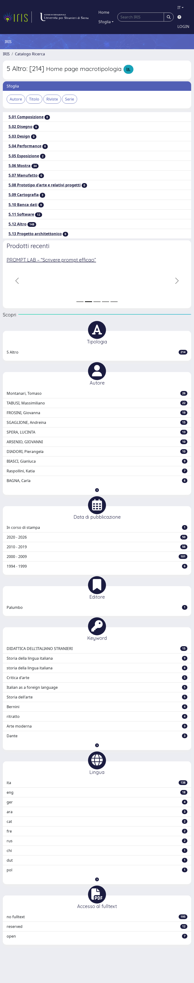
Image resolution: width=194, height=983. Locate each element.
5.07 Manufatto (23, 175)
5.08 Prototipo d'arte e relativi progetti (45, 185)
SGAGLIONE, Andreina (96, 422)
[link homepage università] (64, 17)
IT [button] (179, 7)
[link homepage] (17, 17)
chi (96, 850)
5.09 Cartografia (24, 194)
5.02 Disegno (20, 126)
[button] (97, 490)
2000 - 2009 (96, 556)
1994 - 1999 (96, 566)
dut (96, 860)
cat (96, 821)
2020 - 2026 (96, 537)
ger (96, 802)
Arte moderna (96, 726)
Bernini (96, 706)
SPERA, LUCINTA (96, 432)
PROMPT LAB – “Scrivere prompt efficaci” (51, 260)
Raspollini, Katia (96, 471)
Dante (96, 735)
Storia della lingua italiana (96, 658)
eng (96, 792)
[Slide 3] (97, 301)
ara (96, 811)
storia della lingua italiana (96, 668)
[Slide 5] (114, 301)
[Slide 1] (80, 301)
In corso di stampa (96, 527)
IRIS (6, 54)
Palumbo (96, 607)
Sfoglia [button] (104, 21)
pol (96, 870)
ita (96, 782)
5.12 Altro (17, 224)
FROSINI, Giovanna (96, 412)
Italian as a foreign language (96, 687)
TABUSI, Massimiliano (96, 403)
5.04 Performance (25, 146)
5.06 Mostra (20, 165)
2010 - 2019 (96, 546)
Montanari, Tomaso (96, 393)
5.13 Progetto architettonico (35, 233)
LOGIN (183, 26)
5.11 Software (21, 214)
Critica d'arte (96, 677)
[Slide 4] (105, 301)
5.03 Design (19, 136)
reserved (96, 926)
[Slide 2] (88, 301)
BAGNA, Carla (96, 480)
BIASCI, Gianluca (96, 461)
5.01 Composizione (26, 116)
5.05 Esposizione (24, 155)
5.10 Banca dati (23, 204)
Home (103, 12)
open (96, 936)
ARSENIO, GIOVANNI (96, 441)
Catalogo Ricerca (30, 54)
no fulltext (96, 916)
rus (96, 840)
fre (96, 831)
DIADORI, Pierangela (96, 451)
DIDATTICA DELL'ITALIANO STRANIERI (96, 648)
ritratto (96, 716)
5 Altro (96, 352)
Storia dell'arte (96, 697)
